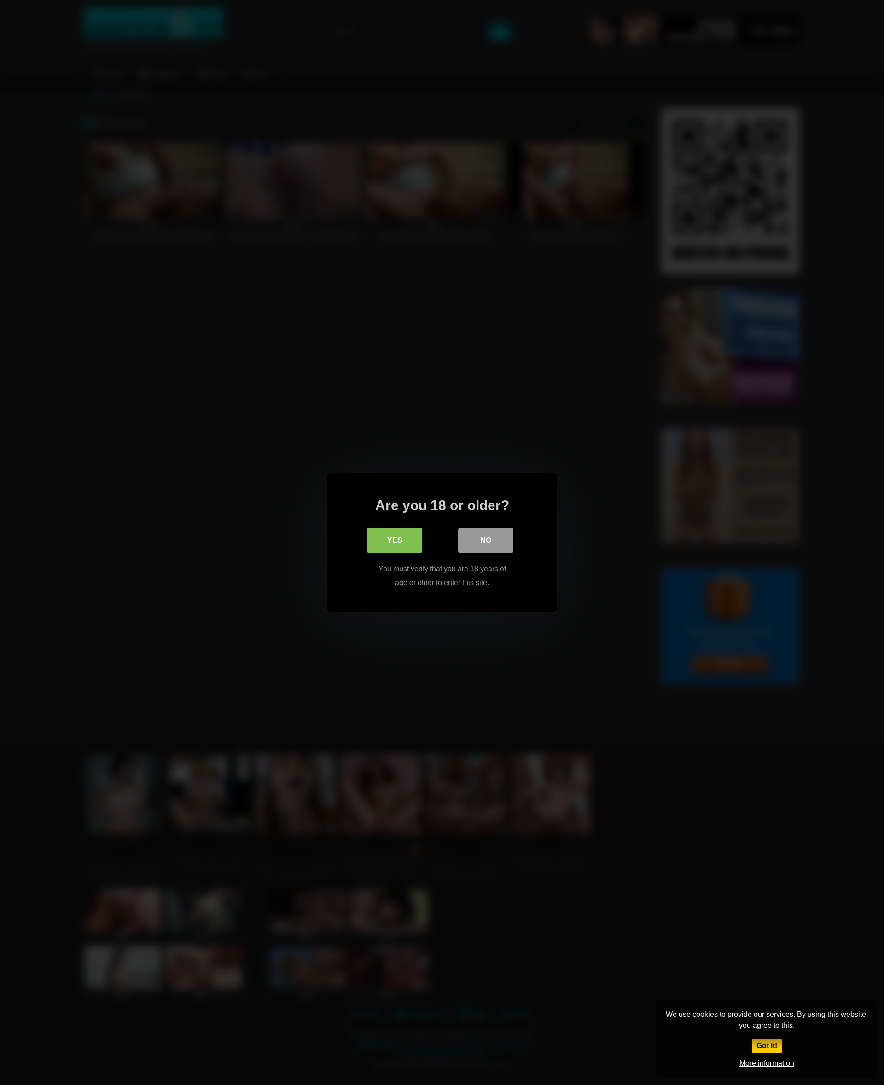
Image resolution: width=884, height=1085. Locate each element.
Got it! (766, 1046)
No (485, 540)
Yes (394, 540)
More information (766, 1063)
